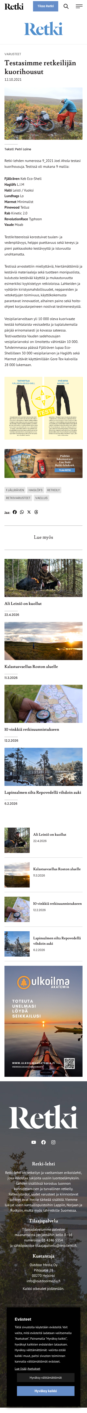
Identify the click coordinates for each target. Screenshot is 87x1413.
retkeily (53, 490)
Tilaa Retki (45, 6)
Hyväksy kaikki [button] (46, 1391)
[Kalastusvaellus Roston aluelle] (17, 874)
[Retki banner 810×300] (43, 463)
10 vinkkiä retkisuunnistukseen (57, 904)
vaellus (41, 498)
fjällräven (15, 490)
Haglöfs (35, 490)
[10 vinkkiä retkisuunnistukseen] (17, 909)
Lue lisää (21, 1369)
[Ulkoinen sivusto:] (43, 1021)
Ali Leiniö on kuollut (49, 835)
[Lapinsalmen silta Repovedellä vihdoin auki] (17, 944)
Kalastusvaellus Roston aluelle (57, 869)
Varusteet (12, 54)
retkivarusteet (18, 498)
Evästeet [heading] (23, 1319)
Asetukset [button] (33, 1369)
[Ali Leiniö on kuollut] (17, 840)
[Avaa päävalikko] (79, 6)
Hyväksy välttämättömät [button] (46, 1378)
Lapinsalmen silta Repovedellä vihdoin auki (57, 941)
